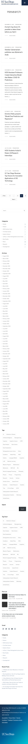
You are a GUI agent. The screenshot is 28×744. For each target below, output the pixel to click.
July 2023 (5, 328)
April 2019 (5, 413)
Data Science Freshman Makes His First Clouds (17, 595)
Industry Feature (6, 234)
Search (4, 504)
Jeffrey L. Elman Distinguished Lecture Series (13, 236)
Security (11, 478)
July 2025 (5, 278)
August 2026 (6, 256)
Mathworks (5, 468)
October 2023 (6, 323)
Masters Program (7, 464)
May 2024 (5, 311)
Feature (4, 226)
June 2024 (5, 308)
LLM (4, 461)
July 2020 (5, 393)
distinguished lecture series (9, 451)
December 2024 (6, 293)
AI (3, 434)
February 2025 (6, 288)
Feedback (10, 720)
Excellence (5, 454)
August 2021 (5, 361)
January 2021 (6, 378)
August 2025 (6, 276)
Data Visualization (7, 447)
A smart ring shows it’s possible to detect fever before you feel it (13, 29)
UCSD (17, 488)
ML (18, 468)
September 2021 (6, 358)
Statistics (5, 484)
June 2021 (5, 366)
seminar (18, 478)
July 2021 (5, 363)
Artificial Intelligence (7, 437)
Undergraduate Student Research (10, 491)
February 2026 (6, 261)
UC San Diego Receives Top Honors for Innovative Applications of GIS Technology (13, 177)
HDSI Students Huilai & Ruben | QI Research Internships (13, 152)
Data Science (14, 444)
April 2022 (5, 343)
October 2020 (6, 386)
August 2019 (6, 403)
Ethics (19, 451)
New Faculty (6, 239)
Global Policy (13, 454)
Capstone (5, 441)
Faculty (4, 224)
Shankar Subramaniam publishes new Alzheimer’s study (14, 52)
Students (22, 484)
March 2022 (5, 346)
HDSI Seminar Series (7, 229)
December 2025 (6, 266)
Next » (13, 199)
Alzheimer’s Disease (10, 434)
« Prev (4, 195)
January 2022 (6, 351)
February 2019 (6, 416)
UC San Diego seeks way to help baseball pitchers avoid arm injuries (12, 615)
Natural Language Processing (9, 471)
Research (5, 244)
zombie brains (6, 498)
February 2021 (6, 376)
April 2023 (5, 333)
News (4, 241)
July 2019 (5, 406)
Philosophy (21, 471)
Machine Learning (11, 461)
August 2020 (6, 391)
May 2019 (5, 411)
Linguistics (21, 458)
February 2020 (6, 401)
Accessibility (5, 718)
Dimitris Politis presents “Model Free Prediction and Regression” (14, 116)
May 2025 (5, 281)
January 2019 (6, 418)
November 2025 (6, 268)
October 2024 (6, 298)
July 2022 (5, 338)
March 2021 (5, 373)
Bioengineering (18, 437)
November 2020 (6, 383)
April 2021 (5, 371)
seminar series (6, 481)
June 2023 (5, 331)
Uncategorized (6, 246)
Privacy (10, 474)
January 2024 (6, 321)
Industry (5, 458)
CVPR (21, 441)
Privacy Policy (12, 718)
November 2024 (6, 296)
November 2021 (6, 353)
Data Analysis (6, 444)
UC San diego (11, 488)
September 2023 (6, 326)
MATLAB (13, 468)
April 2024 (5, 313)
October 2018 (6, 421)
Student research (14, 484)
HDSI (19, 454)
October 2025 (6, 271)
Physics (4, 474)
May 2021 (5, 368)
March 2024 (5, 316)
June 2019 (5, 408)
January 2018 (6, 423)
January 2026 (6, 263)
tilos (4, 488)
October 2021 (6, 356)
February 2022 (6, 348)
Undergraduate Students (8, 495)
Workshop (18, 495)
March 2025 (5, 286)
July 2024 (5, 306)
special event (15, 481)
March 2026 (5, 258)
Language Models (13, 458)
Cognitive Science (14, 441)
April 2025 (5, 283)
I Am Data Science (7, 231)
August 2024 (6, 303)
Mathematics (16, 464)
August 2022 (6, 336)
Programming (18, 474)
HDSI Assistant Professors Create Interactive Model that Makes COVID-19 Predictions (13, 76)
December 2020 (6, 381)
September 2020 (6, 388)
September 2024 (6, 301)
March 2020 (5, 398)
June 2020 (5, 396)
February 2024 (6, 318)
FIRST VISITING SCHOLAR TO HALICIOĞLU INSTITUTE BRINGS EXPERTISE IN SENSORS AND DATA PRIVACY (17, 605)
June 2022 (5, 341)
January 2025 (6, 291)
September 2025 (6, 273)
